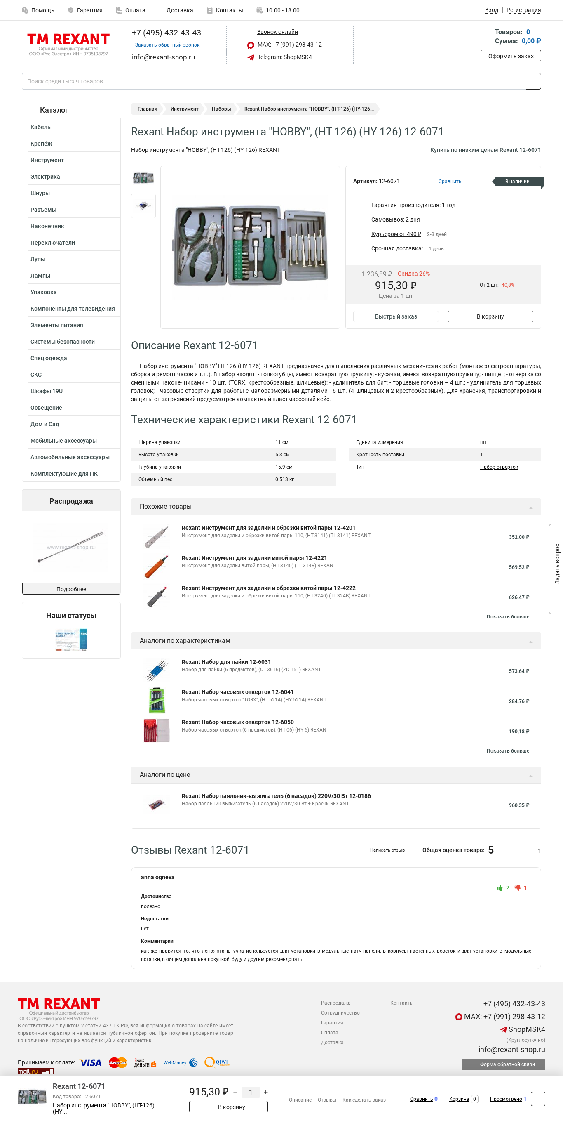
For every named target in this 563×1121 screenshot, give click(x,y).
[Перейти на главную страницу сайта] (68, 45)
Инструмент (47, 160)
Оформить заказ (511, 56)
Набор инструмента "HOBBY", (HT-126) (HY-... (104, 1108)
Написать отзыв (387, 850)
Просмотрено (506, 1099)
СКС (36, 374)
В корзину (490, 316)
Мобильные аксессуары (63, 440)
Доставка (179, 10)
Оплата (135, 10)
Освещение (46, 407)
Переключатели (52, 242)
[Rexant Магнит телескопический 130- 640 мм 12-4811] (70, 547)
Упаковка (43, 292)
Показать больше (508, 617)
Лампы (40, 275)
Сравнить (421, 1099)
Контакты (229, 10)
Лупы (37, 259)
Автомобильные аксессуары (70, 457)
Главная (147, 109)
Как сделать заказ (364, 1100)
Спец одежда (48, 358)
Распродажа (336, 1003)
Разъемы (43, 209)
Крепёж (41, 143)
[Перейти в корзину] (486, 37)
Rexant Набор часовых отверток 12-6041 (238, 692)
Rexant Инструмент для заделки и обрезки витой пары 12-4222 (269, 588)
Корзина (459, 1099)
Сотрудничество (340, 1013)
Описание (300, 1100)
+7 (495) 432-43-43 (165, 33)
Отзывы (327, 1100)
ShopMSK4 (526, 1029)
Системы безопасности (62, 341)
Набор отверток (499, 467)
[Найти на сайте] (533, 81)
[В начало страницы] (538, 1099)
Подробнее (71, 589)
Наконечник (47, 226)
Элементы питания (56, 325)
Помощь (42, 10)
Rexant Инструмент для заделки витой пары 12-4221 (254, 558)
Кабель (40, 127)
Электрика (45, 176)
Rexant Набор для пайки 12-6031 (226, 661)
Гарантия (90, 10)
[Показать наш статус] (71, 639)
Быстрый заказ (396, 316)
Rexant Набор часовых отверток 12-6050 (238, 722)
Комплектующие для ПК (64, 473)
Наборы (221, 109)
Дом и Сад (44, 424)
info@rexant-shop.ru (511, 1049)
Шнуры (40, 193)
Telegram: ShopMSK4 (284, 57)
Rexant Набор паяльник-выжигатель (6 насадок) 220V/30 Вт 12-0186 (276, 796)
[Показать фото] (143, 178)
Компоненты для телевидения (72, 308)
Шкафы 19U (46, 391)
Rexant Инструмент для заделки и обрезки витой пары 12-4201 (269, 527)
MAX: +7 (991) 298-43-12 (289, 44)
